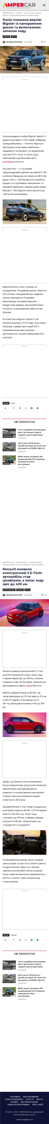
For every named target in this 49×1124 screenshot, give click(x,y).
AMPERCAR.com (8, 13)
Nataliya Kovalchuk (14, 42)
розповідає (8, 161)
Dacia (13, 403)
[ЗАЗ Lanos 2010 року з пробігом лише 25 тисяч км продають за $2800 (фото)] (9, 446)
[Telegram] (31, 408)
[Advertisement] (24, 106)
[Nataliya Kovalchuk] (4, 42)
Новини (19, 13)
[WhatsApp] (25, 408)
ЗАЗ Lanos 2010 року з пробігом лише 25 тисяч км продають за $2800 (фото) (32, 445)
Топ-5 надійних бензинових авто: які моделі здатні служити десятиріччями (32, 432)
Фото (14, 36)
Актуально (7, 436)
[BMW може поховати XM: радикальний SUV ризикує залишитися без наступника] (9, 460)
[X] (19, 408)
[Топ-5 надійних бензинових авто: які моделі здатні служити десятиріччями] (9, 433)
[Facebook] (13, 408)
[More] (37, 408)
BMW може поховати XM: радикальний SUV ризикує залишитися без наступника (31, 460)
